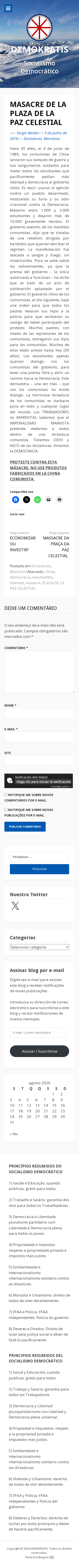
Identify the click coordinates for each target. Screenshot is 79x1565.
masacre (33, 582)
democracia (20, 577)
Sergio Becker (28, 132)
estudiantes (42, 577)
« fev (14, 1133)
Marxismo (52, 138)
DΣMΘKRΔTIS (39, 49)
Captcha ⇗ (61, 786)
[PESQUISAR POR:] (39, 857)
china (50, 571)
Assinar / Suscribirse (39, 1051)
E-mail (11, 729)
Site (7, 753)
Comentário (16, 648)
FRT (52, 1557)
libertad (17, 582)
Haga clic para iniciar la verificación (44, 782)
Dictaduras (33, 138)
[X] (15, 906)
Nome (10, 705)
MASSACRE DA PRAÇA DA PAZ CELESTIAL (56, 545)
